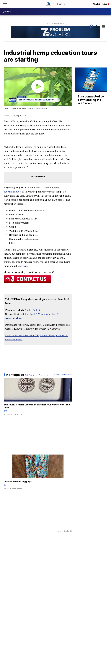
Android (36, 310)
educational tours (12, 191)
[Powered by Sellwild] (68, 531)
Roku (25, 314)
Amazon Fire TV (50, 314)
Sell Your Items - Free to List (36, 375)
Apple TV (34, 314)
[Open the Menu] (4, 4)
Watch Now (100, 4)
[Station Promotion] (55, 32)
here (25, 265)
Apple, (28, 310)
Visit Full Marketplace (63, 375)
